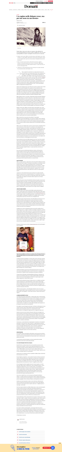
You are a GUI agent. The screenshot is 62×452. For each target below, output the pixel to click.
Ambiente (31, 9)
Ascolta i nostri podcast (23, 434)
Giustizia (39, 9)
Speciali (51, 9)
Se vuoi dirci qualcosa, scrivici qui (24, 442)
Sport (46, 9)
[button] (42, 22)
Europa (22, 9)
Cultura (42, 9)
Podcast (44, 2)
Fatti (28, 9)
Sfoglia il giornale (39, 1)
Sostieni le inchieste (38, 2)
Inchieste (10, 9)
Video (49, 9)
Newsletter (50, 2)
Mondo (25, 9)
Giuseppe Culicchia (19, 20)
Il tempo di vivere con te (40, 192)
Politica (19, 9)
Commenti (15, 9)
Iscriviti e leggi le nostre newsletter (24, 431)
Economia (35, 9)
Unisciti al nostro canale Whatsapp (24, 437)
